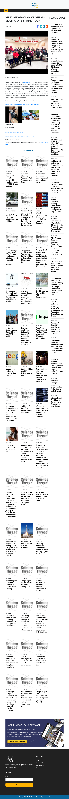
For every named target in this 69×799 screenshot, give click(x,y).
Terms (37, 760)
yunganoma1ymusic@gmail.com (14, 133)
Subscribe (19, 785)
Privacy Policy (39, 762)
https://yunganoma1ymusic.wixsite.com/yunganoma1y (20, 136)
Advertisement (40, 765)
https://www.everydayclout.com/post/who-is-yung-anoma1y (22, 104)
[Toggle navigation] (6, 10)
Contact (38, 768)
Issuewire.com (27, 82)
